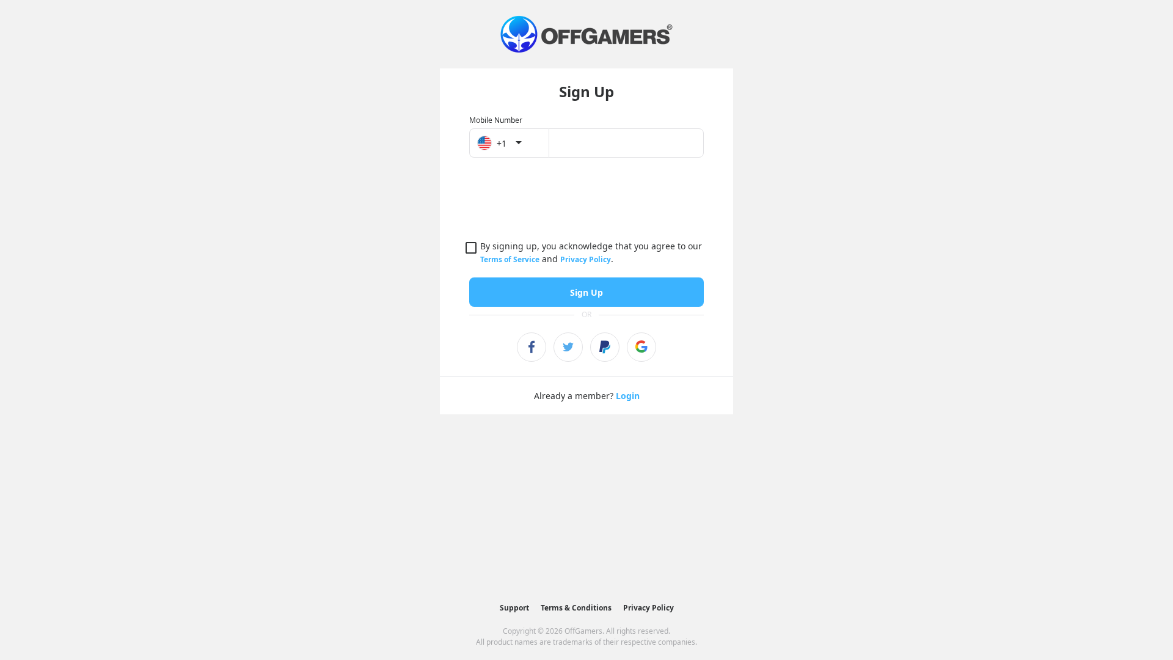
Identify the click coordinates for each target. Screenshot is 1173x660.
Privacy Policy (585, 259)
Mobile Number (495, 120)
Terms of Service (509, 259)
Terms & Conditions (576, 608)
